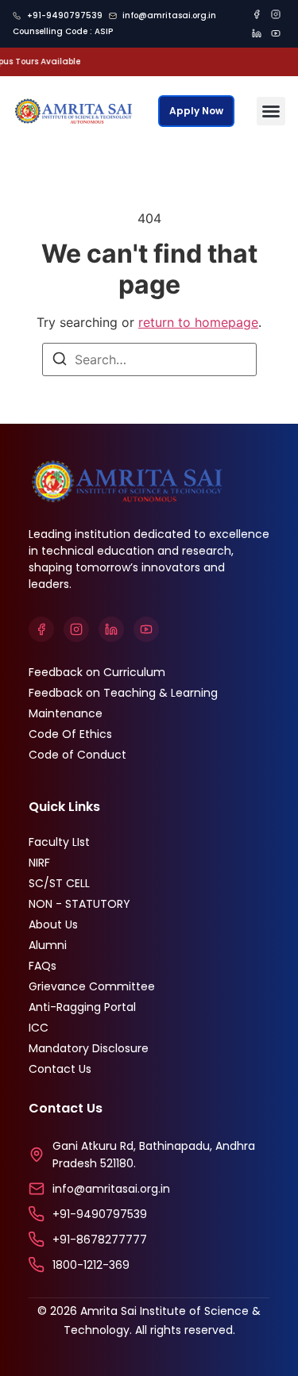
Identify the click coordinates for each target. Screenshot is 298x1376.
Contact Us (60, 1069)
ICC (38, 1027)
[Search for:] (149, 359)
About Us (53, 924)
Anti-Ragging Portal (82, 1007)
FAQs (42, 965)
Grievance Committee (92, 986)
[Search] (59, 361)
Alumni (48, 945)
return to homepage (198, 322)
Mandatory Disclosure (89, 1048)
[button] (271, 111)
